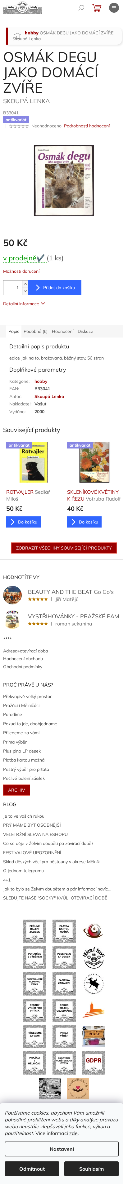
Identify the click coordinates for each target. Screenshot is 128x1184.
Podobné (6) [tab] (36, 331)
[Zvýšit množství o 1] (25, 284)
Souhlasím (91, 1169)
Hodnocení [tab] (62, 331)
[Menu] (114, 8)
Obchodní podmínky (22, 666)
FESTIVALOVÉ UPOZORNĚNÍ (32, 852)
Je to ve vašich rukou (23, 816)
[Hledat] (81, 8)
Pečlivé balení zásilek (24, 778)
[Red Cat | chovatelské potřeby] (93, 1036)
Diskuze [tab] (85, 331)
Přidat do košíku (59, 287)
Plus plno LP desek (22, 751)
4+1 (7, 880)
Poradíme (12, 714)
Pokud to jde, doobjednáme (30, 724)
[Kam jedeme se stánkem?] (50, 1088)
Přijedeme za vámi (21, 733)
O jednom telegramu (23, 870)
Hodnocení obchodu (23, 658)
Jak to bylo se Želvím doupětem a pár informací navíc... (57, 889)
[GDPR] (93, 1062)
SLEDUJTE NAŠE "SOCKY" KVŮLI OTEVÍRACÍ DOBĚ (55, 898)
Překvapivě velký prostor (27, 696)
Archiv (16, 790)
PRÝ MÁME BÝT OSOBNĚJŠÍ (32, 825)
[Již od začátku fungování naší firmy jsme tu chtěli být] (34, 1062)
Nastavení (62, 1149)
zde (73, 1133)
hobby (41, 381)
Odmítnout (32, 1169)
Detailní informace (21, 304)
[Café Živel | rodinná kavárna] (93, 931)
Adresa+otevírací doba (25, 651)
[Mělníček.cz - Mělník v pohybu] (93, 1010)
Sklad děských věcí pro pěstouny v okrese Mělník (51, 861)
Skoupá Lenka (49, 396)
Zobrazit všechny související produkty (64, 548)
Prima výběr (15, 742)
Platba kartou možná (23, 760)
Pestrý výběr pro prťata (26, 769)
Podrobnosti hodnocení (87, 126)
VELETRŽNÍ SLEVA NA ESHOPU (35, 834)
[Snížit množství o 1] (25, 291)
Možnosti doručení (21, 271)
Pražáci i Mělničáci (21, 705)
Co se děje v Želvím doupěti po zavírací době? (48, 843)
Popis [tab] (13, 331)
